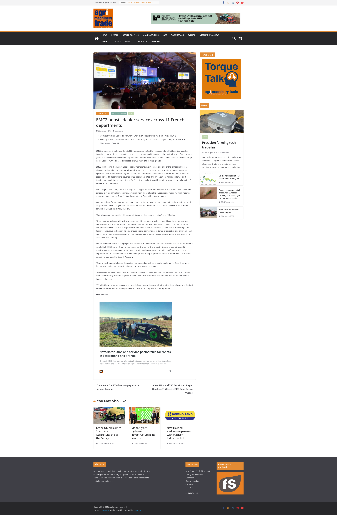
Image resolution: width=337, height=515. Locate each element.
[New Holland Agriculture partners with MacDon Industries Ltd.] (180, 409)
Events (191, 35)
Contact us (141, 41)
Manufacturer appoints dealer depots (229, 211)
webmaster (119, 131)
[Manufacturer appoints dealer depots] (208, 213)
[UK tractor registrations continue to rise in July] (208, 179)
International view (209, 35)
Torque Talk (177, 35)
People (114, 35)
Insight (105, 41)
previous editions (122, 41)
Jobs (165, 35)
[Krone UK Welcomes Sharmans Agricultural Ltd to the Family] (109, 409)
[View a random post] (240, 38)
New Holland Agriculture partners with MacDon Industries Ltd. (179, 433)
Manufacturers (151, 35)
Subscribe (156, 41)
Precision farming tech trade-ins (219, 144)
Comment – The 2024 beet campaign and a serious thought (118, 387)
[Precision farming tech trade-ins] (222, 121)
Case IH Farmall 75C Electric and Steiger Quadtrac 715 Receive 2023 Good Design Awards (172, 389)
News (104, 35)
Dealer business (131, 35)
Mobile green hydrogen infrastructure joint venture (143, 433)
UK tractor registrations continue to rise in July (229, 177)
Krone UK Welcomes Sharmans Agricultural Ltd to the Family (108, 433)
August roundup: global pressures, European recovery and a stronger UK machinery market (229, 194)
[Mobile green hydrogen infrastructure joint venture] (144, 409)
